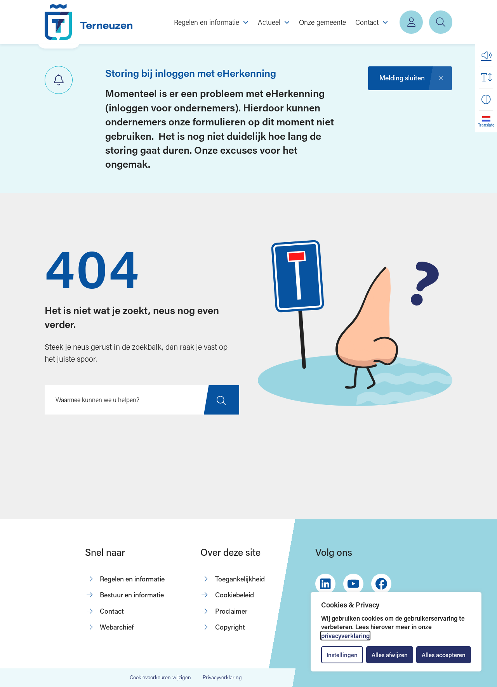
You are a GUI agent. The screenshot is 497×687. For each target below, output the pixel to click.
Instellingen (342, 655)
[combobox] (142, 400)
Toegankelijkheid (240, 578)
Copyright (230, 627)
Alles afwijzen (390, 655)
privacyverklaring (345, 635)
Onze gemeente (322, 22)
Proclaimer (231, 611)
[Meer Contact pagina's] (385, 22)
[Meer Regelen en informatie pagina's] (245, 22)
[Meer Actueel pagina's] (287, 22)
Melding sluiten (402, 77)
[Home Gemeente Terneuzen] (88, 22)
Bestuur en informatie (132, 594)
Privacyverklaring (222, 677)
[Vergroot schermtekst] (486, 77)
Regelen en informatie (132, 578)
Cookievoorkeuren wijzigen (160, 677)
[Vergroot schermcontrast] (486, 99)
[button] (486, 55)
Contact (112, 611)
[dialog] (396, 631)
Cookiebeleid (234, 594)
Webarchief (117, 627)
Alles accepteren (444, 655)
